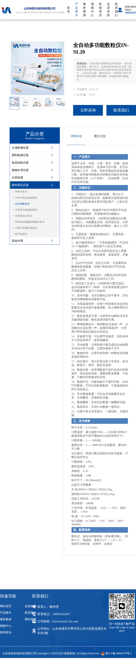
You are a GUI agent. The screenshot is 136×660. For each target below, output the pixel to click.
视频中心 (92, 9)
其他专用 (17, 240)
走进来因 (108, 9)
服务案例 (84, 9)
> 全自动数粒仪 (21, 203)
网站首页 (5, 606)
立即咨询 (88, 110)
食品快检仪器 (20, 162)
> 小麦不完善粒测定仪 (25, 228)
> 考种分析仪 (20, 191)
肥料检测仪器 (20, 155)
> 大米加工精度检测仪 (25, 210)
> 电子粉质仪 (20, 234)
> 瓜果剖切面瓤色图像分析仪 (29, 222)
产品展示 (76, 9)
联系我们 (116, 9)
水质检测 (17, 177)
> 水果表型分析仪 (22, 216)
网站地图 (30, 619)
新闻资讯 (100, 9)
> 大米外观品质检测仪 (25, 197)
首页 (68, 9)
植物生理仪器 (20, 170)
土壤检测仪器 (20, 147)
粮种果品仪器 (20, 184)
